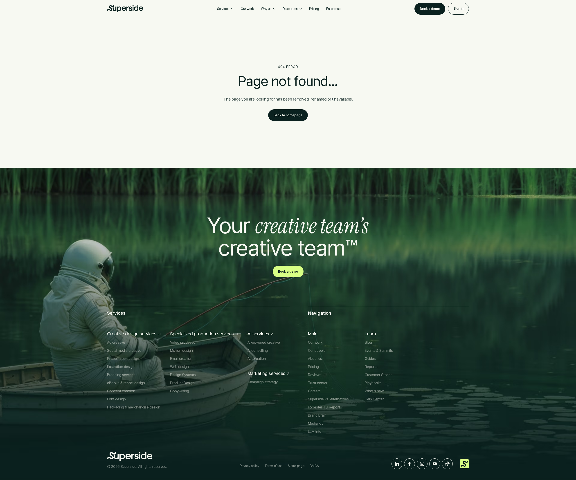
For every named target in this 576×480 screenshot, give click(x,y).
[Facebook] (409, 463)
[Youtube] (434, 463)
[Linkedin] (397, 463)
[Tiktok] (447, 463)
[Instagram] (422, 463)
